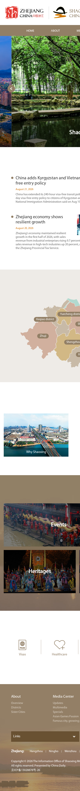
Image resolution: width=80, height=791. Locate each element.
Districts (16, 707)
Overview (17, 703)
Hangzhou (36, 751)
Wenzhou (70, 751)
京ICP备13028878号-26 (25, 770)
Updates (58, 703)
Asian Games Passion (66, 716)
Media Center (63, 697)
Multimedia (60, 707)
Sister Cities (18, 712)
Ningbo (53, 751)
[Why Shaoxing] (36, 415)
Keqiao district (45, 319)
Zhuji (43, 336)
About (16, 697)
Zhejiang (17, 751)
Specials (58, 712)
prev (11, 88)
